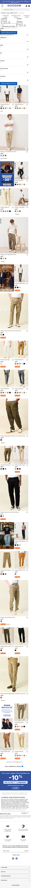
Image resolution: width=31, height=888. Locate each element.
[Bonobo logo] (14, 5)
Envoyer (26, 850)
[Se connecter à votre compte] (26, 6)
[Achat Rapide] (12, 101)
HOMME (9, 184)
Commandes (4, 867)
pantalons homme (6, 794)
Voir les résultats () (8, 32)
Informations (4, 880)
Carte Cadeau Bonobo (23, 840)
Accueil (3, 792)
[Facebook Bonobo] (16, 858)
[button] (1, 94)
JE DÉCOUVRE (7, 545)
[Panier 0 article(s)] (29, 6)
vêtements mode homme (12, 792)
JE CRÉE (15, 788)
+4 (12, 108)
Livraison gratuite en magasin (8, 840)
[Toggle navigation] (2, 6)
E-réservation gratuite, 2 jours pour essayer (23, 830)
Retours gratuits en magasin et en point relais (7, 830)
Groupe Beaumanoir (6, 875)
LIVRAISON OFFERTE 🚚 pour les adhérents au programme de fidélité (16, 2)
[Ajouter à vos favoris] (13, 105)
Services (3, 871)
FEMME (4, 184)
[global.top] (29, 752)
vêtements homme (23, 792)
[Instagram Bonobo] (13, 858)
